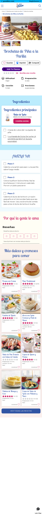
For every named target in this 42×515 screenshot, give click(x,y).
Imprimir (22, 63)
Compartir (35, 63)
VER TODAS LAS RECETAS (21, 411)
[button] (22, 121)
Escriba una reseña (27, 73)
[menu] (2, 6)
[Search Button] (40, 5)
